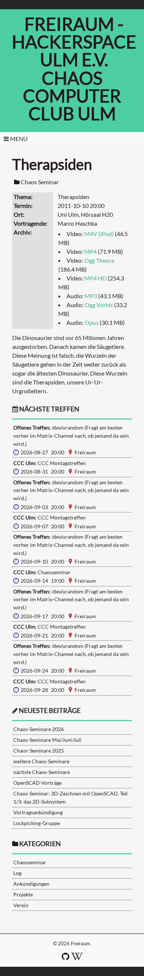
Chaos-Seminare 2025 (38, 750)
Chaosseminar (29, 862)
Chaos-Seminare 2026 (38, 729)
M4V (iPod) (99, 233)
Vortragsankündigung (38, 812)
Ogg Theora (99, 260)
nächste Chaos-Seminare (41, 772)
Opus (92, 322)
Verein (20, 905)
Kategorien (40, 844)
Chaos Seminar (40, 181)
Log (17, 873)
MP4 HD (95, 278)
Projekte (23, 894)
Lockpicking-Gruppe (36, 823)
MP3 (91, 295)
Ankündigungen (31, 884)
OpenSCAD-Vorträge (37, 783)
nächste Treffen (48, 409)
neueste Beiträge (49, 710)
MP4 (90, 251)
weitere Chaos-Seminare (41, 761)
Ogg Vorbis (99, 304)
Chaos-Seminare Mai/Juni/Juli (47, 740)
